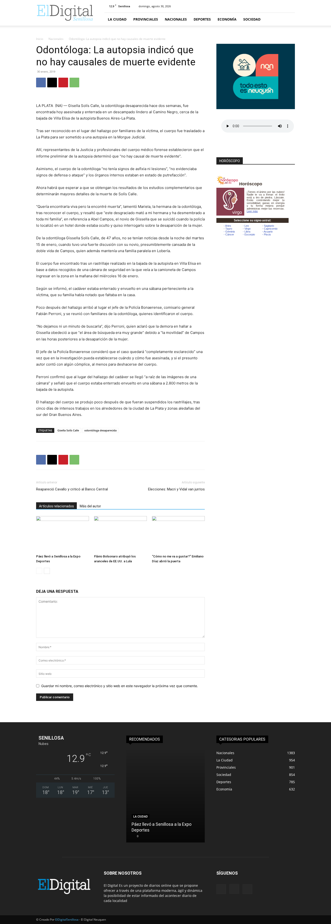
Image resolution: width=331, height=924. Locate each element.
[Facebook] (41, 82)
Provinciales (145, 19)
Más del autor (90, 506)
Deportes (202, 19)
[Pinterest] (63, 82)
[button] (289, 19)
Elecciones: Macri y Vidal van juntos (176, 489)
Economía (227, 19)
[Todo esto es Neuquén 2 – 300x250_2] (255, 107)
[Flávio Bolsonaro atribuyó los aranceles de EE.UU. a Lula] (120, 534)
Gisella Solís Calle (68, 430)
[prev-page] (39, 571)
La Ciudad (117, 19)
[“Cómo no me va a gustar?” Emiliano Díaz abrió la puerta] (178, 534)
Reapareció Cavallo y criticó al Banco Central (72, 489)
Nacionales (176, 19)
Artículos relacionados (56, 506)
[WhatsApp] (74, 82)
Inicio (39, 39)
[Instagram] (234, 889)
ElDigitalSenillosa (67, 919)
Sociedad (251, 19)
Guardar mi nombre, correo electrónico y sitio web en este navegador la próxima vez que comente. (119, 686)
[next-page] (47, 571)
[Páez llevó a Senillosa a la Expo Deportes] (62, 534)
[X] (52, 82)
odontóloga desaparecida (100, 430)
